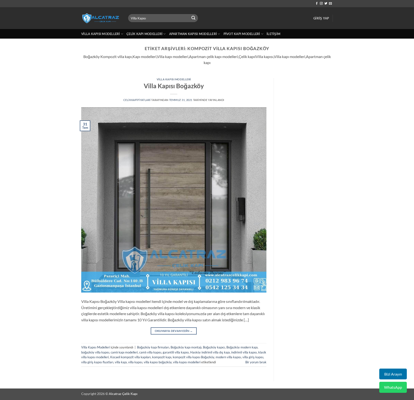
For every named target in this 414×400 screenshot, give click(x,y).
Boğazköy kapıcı (214, 347)
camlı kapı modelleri (124, 352)
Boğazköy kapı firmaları (153, 347)
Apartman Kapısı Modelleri (193, 34)
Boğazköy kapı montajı (186, 347)
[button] (321, 18)
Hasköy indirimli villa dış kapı (210, 352)
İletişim (273, 34)
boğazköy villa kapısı (95, 352)
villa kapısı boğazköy (158, 362)
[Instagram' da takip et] (321, 3)
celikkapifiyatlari (137, 99)
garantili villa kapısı (176, 352)
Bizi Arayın (393, 374)
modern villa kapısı (228, 357)
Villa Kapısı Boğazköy (174, 85)
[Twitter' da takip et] (325, 3)
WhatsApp (393, 387)
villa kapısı (135, 362)
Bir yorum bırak (255, 362)
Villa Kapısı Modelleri (100, 34)
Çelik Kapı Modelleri (144, 34)
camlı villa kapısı (150, 352)
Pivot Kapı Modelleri (242, 34)
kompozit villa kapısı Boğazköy (193, 357)
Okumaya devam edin (174, 331)
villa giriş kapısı (252, 357)
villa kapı (121, 362)
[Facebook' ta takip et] (316, 3)
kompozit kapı (161, 357)
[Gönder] (194, 18)
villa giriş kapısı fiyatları (97, 362)
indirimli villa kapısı (244, 352)
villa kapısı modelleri (187, 362)
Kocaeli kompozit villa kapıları (130, 357)
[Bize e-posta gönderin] (330, 3)
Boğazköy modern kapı (242, 347)
